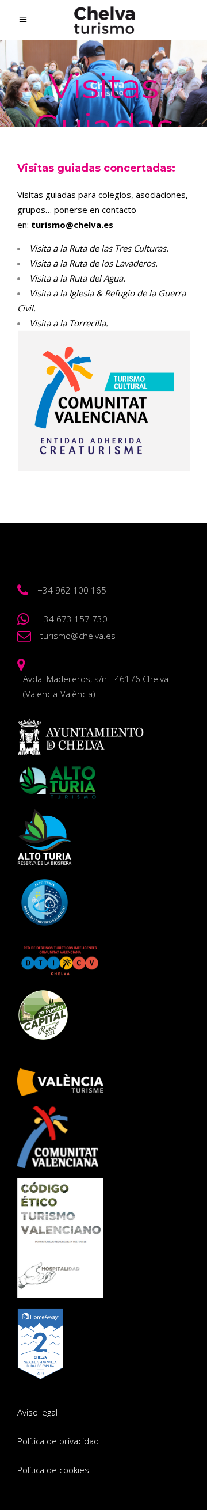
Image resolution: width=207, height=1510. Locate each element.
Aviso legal (37, 1412)
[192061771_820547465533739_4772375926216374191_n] (103, 400)
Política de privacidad (58, 1441)
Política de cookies (53, 1469)
